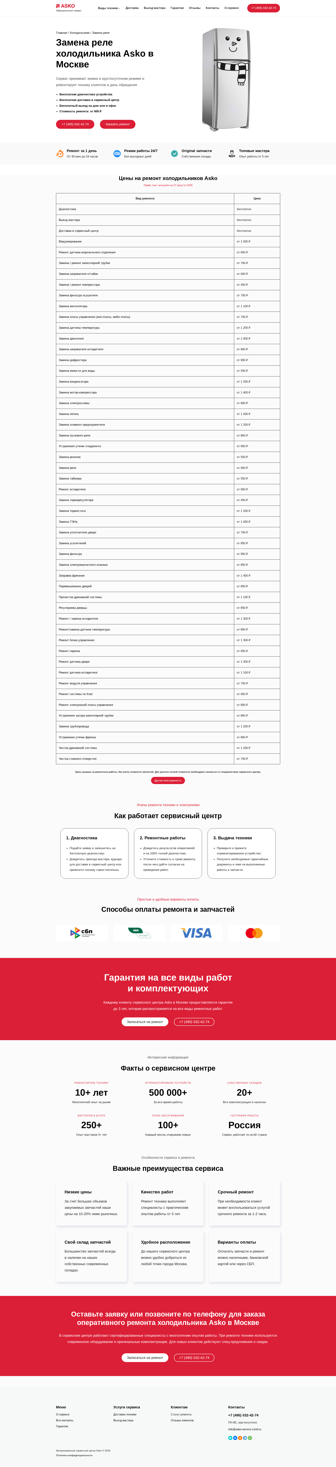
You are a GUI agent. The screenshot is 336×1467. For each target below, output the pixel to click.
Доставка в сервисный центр (79, 230)
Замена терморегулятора (76, 500)
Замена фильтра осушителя (78, 295)
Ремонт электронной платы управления (86, 705)
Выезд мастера (69, 220)
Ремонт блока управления (76, 640)
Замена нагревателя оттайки (78, 274)
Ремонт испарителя (72, 489)
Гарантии (62, 1426)
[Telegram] (245, 1438)
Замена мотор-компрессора (78, 392)
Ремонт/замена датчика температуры (84, 629)
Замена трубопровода (74, 726)
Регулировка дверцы (73, 607)
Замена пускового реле (74, 435)
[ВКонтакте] (235, 1438)
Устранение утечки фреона (77, 737)
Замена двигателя (71, 338)
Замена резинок (69, 457)
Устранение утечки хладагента (80, 446)
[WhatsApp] (250, 1438)
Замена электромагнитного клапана (83, 564)
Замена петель (69, 414)
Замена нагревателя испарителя (81, 349)
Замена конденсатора (73, 381)
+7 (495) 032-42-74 (263, 8)
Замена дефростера (72, 360)
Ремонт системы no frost (76, 694)
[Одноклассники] (240, 1438)
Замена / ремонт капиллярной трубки (84, 263)
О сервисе (62, 1414)
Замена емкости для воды (77, 370)
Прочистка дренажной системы (80, 597)
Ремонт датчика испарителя (78, 672)
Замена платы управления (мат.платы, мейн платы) (94, 317)
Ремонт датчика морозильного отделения (87, 252)
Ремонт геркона (69, 651)
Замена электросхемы (74, 403)
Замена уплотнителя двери (77, 532)
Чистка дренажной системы (78, 748)
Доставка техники (124, 1414)
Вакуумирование (70, 241)
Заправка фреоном (72, 575)
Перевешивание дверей (75, 586)
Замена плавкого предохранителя (82, 424)
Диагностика (67, 209)
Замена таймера (70, 478)
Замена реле (67, 468)
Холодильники (80, 32)
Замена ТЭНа (68, 521)
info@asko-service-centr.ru (244, 1429)
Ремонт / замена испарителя (78, 618)
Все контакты (64, 1420)
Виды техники (108, 8)
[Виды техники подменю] (119, 8)
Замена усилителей (72, 543)
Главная (61, 32)
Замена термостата (72, 511)
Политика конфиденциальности (74, 1455)
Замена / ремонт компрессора (79, 284)
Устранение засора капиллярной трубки (86, 715)
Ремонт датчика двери (74, 661)
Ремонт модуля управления (78, 683)
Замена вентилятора (73, 306)
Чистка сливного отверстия (77, 758)
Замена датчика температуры (79, 327)
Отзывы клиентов (182, 1420)
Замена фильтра (70, 554)
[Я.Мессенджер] (230, 1438)
